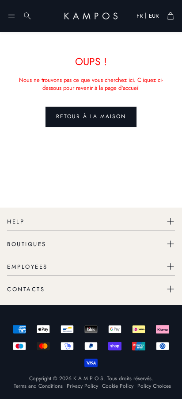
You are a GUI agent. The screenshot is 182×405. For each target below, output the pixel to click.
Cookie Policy (117, 386)
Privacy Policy (82, 386)
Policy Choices (154, 386)
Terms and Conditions (38, 386)
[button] (11, 16)
